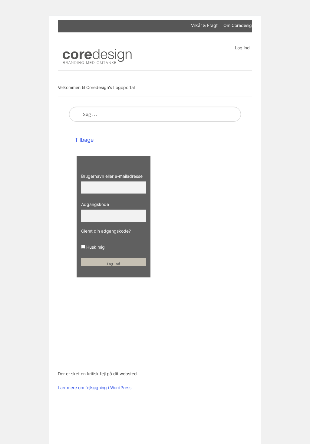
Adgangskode (95, 204)
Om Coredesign (238, 25)
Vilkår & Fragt (204, 25)
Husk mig (95, 247)
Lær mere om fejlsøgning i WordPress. (95, 387)
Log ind (242, 47)
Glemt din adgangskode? (106, 231)
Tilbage (83, 140)
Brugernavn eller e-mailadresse (112, 176)
